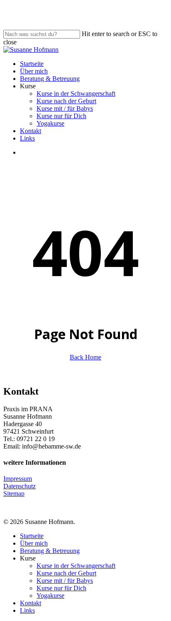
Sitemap (13, 493)
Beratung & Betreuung (50, 550)
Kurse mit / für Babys (65, 580)
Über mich (34, 543)
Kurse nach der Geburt (66, 573)
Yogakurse (50, 595)
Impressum (17, 478)
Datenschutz (19, 486)
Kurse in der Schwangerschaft (76, 565)
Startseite (32, 535)
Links (27, 610)
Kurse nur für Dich (61, 588)
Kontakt (30, 602)
